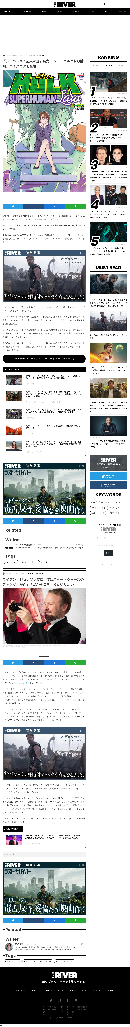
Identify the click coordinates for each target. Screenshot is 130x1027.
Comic (76, 12)
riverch (77, 1018)
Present (122, 12)
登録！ (108, 553)
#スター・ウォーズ (97, 513)
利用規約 (44, 1011)
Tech (92, 12)
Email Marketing (104, 564)
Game (60, 12)
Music (44, 12)
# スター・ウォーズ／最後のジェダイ (38, 961)
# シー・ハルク (11, 562)
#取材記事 (113, 513)
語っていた (17, 809)
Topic (29, 574)
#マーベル (118, 503)
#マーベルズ (105, 503)
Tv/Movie (38, 574)
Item (106, 12)
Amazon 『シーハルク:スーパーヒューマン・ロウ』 (44, 358)
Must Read (8, 12)
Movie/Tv (27, 12)
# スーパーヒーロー (28, 562)
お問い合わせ (61, 1009)
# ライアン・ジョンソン (65, 961)
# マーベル (43, 562)
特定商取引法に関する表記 (82, 1008)
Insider (23, 683)
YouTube (110, 991)
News (34, 55)
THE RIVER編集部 (11, 55)
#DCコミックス (113, 508)
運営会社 (68, 1011)
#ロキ (93, 503)
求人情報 (73, 1011)
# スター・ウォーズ (12, 961)
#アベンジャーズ (97, 508)
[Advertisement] (65, 31)
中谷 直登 (8, 573)
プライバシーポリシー (52, 1008)
